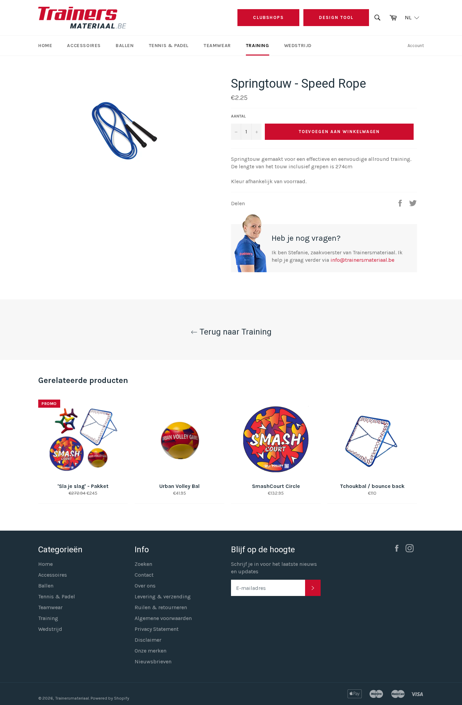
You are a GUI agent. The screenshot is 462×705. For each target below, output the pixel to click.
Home (45, 45)
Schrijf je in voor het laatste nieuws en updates (274, 568)
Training (257, 45)
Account (416, 45)
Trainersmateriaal (72, 698)
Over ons (145, 585)
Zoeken (143, 564)
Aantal (238, 116)
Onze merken (150, 650)
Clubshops (268, 17)
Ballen (125, 45)
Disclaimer (148, 640)
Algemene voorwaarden (163, 618)
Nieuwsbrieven (153, 661)
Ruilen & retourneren (161, 607)
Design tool (336, 17)
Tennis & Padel (169, 45)
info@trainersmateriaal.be (362, 260)
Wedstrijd (297, 45)
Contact (144, 575)
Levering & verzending (163, 596)
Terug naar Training (235, 332)
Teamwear (217, 45)
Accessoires (84, 45)
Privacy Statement (157, 629)
